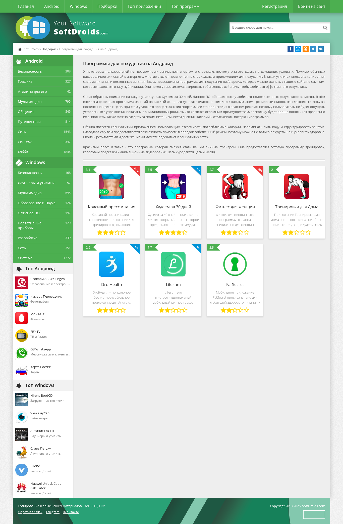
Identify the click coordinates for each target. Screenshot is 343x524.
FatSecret (235, 284)
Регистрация (274, 6)
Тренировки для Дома (296, 207)
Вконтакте (71, 512)
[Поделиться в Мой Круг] (298, 49)
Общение (26, 111)
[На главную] (63, 27)
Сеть (22, 131)
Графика (25, 81)
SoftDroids (31, 49)
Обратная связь (30, 512)
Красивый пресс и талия (111, 207)
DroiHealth (111, 284)
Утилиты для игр (32, 91)
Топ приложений (144, 6)
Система (25, 141)
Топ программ (185, 6)
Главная (26, 6)
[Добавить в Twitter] (313, 49)
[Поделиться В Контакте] (321, 49)
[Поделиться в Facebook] (291, 49)
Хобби (23, 151)
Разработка (27, 237)
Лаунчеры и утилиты (36, 182)
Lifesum (173, 284)
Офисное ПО (29, 213)
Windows (78, 6)
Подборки (107, 6)
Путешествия (29, 121)
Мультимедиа (30, 101)
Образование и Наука (36, 202)
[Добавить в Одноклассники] (306, 49)
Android (52, 6)
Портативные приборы (29, 225)
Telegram (53, 512)
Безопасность (30, 71)
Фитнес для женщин (235, 207)
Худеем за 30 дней (173, 207)
